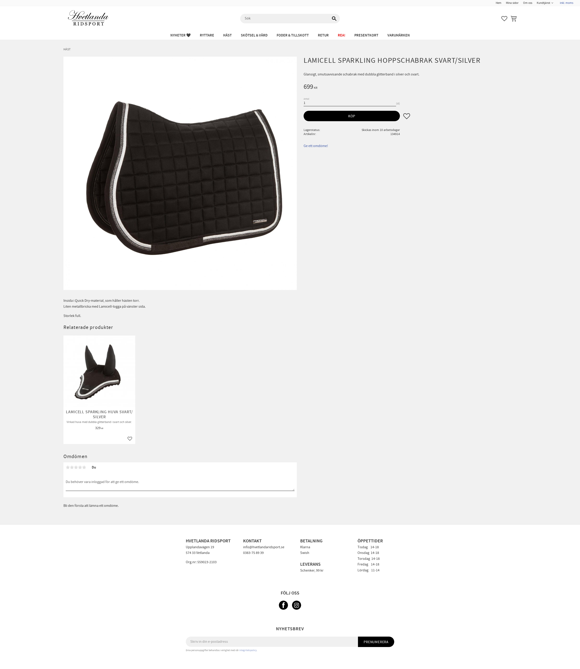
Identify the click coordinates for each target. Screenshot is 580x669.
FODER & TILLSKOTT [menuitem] (293, 35)
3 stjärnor (76, 467)
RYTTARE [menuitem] (207, 35)
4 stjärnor (80, 467)
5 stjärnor (84, 467)
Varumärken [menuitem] (398, 35)
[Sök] (334, 18)
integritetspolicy (248, 650)
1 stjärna (68, 467)
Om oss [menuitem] (527, 3)
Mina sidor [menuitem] (512, 3)
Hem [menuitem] (498, 3)
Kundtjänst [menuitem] (543, 3)
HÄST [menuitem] (227, 35)
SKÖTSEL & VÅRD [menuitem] (254, 35)
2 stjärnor (72, 467)
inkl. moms (566, 3)
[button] (504, 19)
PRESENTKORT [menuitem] (366, 35)
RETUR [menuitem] (323, 35)
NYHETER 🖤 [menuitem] (180, 35)
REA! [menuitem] (341, 35)
